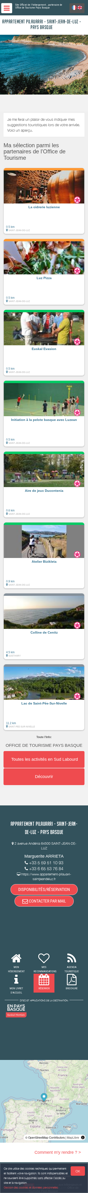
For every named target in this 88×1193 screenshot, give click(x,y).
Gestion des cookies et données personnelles (31, 1187)
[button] (44, 201)
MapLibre (73, 1137)
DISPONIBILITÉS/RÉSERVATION (44, 889)
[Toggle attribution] (83, 1137)
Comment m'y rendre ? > (57, 1152)
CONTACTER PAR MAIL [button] (47, 901)
